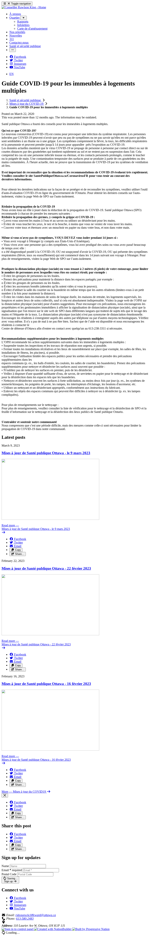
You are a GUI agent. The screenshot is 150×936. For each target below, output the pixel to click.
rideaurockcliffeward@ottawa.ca (35, 915)
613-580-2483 (25, 918)
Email (12, 870)
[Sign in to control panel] (18, 929)
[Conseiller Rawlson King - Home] (24, 7)
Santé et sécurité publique (25, 100)
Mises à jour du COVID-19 (26, 103)
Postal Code (9, 874)
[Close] (5, 795)
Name (5, 866)
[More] (23, 18)
